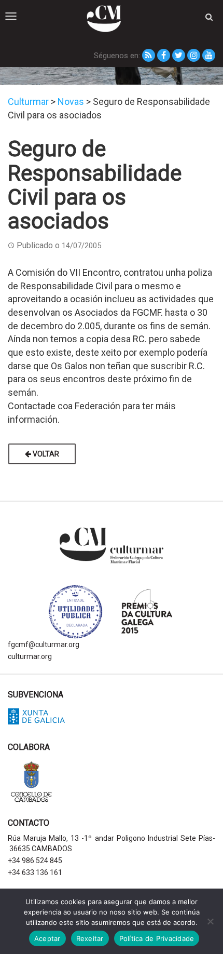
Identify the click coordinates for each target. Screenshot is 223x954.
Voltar (45, 454)
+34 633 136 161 (35, 872)
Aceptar (47, 938)
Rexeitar (90, 938)
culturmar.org (30, 656)
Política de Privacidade (156, 938)
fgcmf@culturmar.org (43, 644)
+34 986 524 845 (35, 860)
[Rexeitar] (210, 921)
